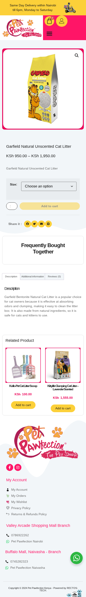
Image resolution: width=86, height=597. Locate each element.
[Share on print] (48, 224)
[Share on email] (41, 224)
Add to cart (49, 206)
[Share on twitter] (34, 224)
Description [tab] (11, 276)
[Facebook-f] (9, 467)
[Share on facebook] (27, 224)
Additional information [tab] (32, 276)
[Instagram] (17, 467)
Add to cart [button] (23, 405)
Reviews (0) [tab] (54, 276)
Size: (13, 184)
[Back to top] (70, 581)
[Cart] (49, 21)
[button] (49, 33)
